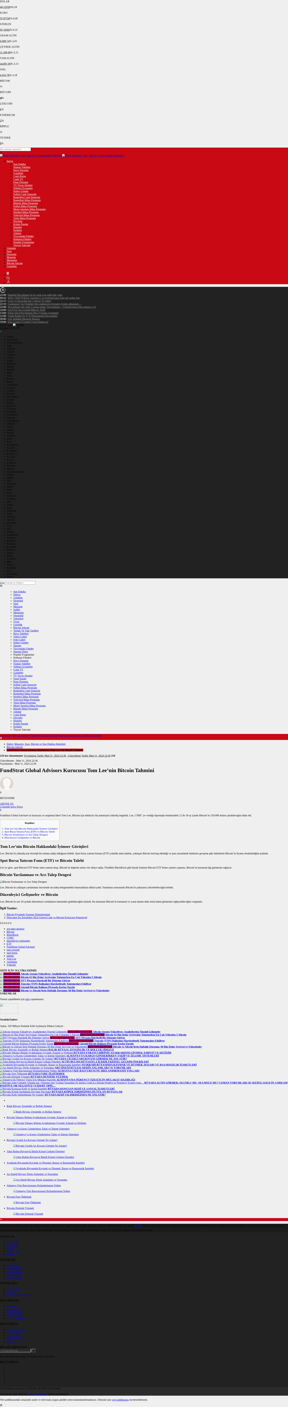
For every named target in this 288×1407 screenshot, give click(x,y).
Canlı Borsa (19, 176)
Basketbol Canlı (15, 1338)
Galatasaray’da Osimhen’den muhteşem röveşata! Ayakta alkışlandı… (44, 304)
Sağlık (16, 609)
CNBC (10, 937)
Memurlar (12, 260)
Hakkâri (11, 423)
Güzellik (17, 624)
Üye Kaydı (12, 1245)
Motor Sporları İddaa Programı (29, 209)
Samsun (11, 498)
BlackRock (12, 934)
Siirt (9, 501)
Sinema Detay (20, 651)
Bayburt (11, 540)
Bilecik (10, 366)
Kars (9, 441)
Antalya (11, 354)
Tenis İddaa (13, 1335)
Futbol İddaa (13, 1265)
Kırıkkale (11, 546)
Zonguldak (12, 534)
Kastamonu (13, 444)
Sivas (9, 507)
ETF (9, 943)
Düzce (10, 576)
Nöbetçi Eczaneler (23, 188)
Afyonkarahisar (15, 342)
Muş (9, 480)
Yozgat (10, 531)
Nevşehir (11, 483)
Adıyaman (12, 339)
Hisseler (17, 227)
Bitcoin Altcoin (15, 263)
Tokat (10, 513)
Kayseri (11, 447)
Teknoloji (18, 618)
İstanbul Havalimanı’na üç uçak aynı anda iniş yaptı (35, 295)
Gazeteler (18, 173)
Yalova (10, 564)
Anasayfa (5, 735)
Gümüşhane (13, 420)
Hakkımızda (13, 1251)
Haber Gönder (20, 191)
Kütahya (11, 462)
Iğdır (9, 561)
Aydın (10, 360)
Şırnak (10, 552)
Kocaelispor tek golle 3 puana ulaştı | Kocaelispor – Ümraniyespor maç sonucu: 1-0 (52, 307)
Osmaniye (12, 573)
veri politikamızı (120, 1399)
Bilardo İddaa (14, 1274)
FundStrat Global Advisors (21, 946)
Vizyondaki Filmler (23, 236)
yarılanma (12, 961)
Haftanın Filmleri (22, 239)
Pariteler (17, 230)
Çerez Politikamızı (37, 1394)
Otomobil (18, 615)
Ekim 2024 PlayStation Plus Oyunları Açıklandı (33, 313)
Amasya (11, 348)
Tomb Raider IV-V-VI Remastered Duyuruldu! (33, 316)
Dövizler (17, 221)
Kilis (9, 570)
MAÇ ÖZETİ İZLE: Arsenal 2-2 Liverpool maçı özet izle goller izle (44, 298)
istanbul (11, 435)
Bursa (10, 381)
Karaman (11, 543)
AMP (9, 1341)
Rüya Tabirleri (20, 633)
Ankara (10, 351)
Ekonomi (11, 254)
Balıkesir (11, 363)
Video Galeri (20, 636)
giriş (27, 999)
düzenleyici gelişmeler (18, 940)
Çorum (10, 390)
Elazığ (10, 402)
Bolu (9, 375)
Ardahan (11, 558)
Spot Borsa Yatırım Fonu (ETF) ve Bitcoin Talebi (28, 831)
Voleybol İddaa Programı (26, 215)
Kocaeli (11, 456)
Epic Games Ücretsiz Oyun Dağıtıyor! (28, 322)
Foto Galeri (19, 639)
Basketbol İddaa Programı (27, 200)
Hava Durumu (20, 170)
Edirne (10, 399)
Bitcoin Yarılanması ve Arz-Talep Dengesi (25, 834)
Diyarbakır (12, 396)
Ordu (9, 489)
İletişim (10, 1254)
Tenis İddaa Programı (24, 218)
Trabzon (11, 516)
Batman (11, 549)
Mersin (10, 432)
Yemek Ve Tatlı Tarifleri (25, 630)
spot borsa (12, 952)
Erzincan (11, 405)
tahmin (10, 955)
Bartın (10, 555)
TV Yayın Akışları (22, 185)
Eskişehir (11, 411)
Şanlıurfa (11, 522)
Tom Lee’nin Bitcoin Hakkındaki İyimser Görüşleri (30, 828)
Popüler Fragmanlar (23, 242)
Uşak (9, 525)
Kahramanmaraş (15, 471)
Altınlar (17, 233)
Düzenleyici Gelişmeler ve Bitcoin (21, 837)
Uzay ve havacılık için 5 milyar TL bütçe (29, 301)
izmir (9, 438)
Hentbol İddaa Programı (26, 212)
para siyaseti (13, 949)
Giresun (11, 417)
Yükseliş (11, 964)
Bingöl (10, 369)
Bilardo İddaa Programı (25, 203)
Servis (10, 161)
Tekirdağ (11, 510)
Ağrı (9, 345)
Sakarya (11, 495)
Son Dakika (19, 164)
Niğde (10, 486)
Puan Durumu (20, 182)
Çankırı (10, 387)
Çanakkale (12, 384)
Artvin (10, 357)
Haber (138, 1225)
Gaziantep (12, 414)
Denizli (10, 393)
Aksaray (11, 537)
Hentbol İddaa (14, 1271)
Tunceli (10, 519)
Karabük (11, 567)
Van (9, 528)
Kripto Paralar (20, 224)
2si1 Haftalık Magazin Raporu (24, 319)
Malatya (11, 465)
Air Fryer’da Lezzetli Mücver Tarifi (26, 310)
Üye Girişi (12, 1242)
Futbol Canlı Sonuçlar (24, 194)
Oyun (16, 621)
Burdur (10, 378)
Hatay (10, 426)
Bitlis (9, 372)
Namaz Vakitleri (21, 167)
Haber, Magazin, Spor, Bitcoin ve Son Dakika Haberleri (36, 744)
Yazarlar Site (13, 1332)
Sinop (10, 504)
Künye (10, 1248)
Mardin (10, 474)
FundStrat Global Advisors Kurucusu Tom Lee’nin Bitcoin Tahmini (66, 735)
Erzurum (11, 408)
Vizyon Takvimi (21, 245)
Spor (9, 251)
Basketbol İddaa (15, 1268)
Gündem (11, 248)
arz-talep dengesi (15, 928)
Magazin (11, 257)
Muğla (10, 477)
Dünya (16, 594)
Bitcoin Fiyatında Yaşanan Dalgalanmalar (28, 914)
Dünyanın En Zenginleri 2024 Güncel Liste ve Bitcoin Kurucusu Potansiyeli (47, 917)
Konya (10, 459)
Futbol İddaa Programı (25, 206)
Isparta (10, 429)
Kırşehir (11, 453)
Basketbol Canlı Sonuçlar (26, 197)
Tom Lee (11, 958)
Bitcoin (10, 931)
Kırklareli (12, 450)
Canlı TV (18, 179)
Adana (10, 336)
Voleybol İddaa (15, 1277)
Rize (9, 492)
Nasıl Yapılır (19, 678)
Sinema (17, 645)
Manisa (10, 468)
